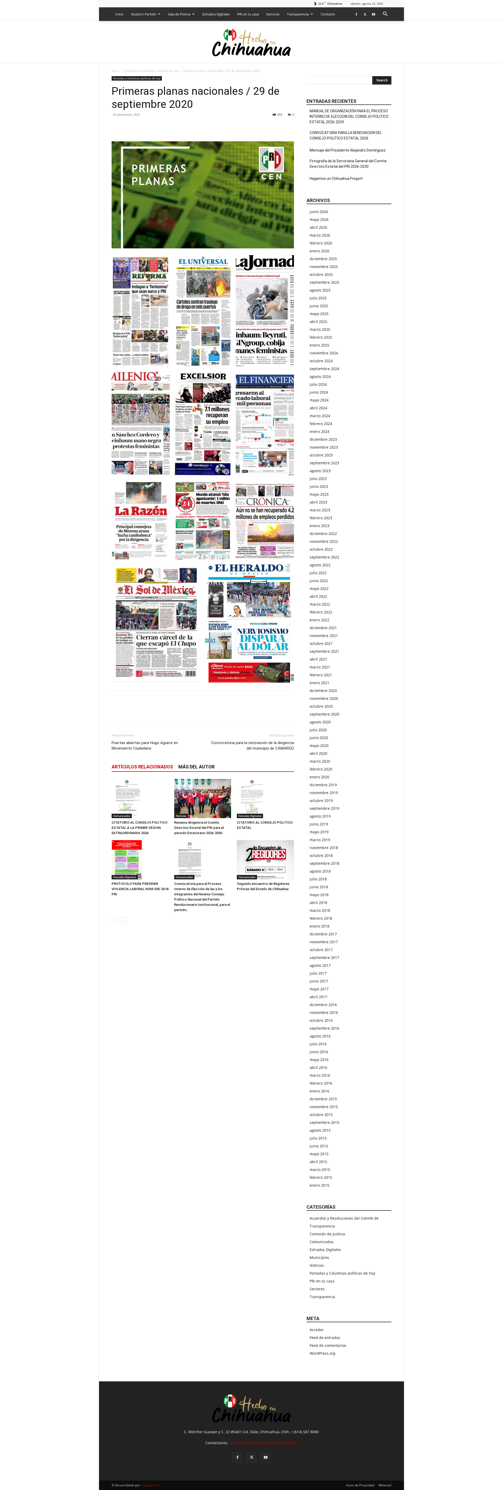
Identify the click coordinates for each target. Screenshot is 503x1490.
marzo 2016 (320, 1075)
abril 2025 (318, 321)
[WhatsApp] (141, 126)
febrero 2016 (321, 1083)
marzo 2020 (320, 761)
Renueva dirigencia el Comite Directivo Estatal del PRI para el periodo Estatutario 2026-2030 (199, 828)
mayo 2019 (319, 831)
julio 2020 (318, 729)
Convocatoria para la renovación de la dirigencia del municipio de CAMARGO (252, 745)
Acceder (317, 1329)
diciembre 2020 (323, 690)
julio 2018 (318, 879)
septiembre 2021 (324, 651)
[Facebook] (356, 14)
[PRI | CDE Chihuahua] (251, 42)
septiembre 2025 (324, 282)
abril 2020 (318, 753)
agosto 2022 (320, 564)
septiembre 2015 (324, 1122)
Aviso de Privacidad (360, 1485)
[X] (365, 14)
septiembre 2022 (324, 557)
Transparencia (298, 14)
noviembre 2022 (324, 541)
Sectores (273, 14)
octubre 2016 (321, 1020)
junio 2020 (319, 737)
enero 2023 (319, 525)
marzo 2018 (320, 910)
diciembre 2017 (323, 933)
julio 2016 (318, 1043)
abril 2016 (318, 1067)
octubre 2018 (321, 855)
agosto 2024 (320, 376)
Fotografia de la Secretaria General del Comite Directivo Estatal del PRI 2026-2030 (348, 164)
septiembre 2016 (324, 1028)
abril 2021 (318, 659)
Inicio (119, 14)
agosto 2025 (320, 290)
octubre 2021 (321, 643)
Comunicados (121, 816)
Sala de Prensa (179, 14)
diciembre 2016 (323, 1004)
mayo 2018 (319, 894)
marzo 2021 (320, 667)
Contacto (328, 14)
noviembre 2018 (324, 847)
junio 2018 (319, 886)
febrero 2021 (321, 674)
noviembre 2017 (324, 941)
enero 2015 (319, 1185)
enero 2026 (319, 250)
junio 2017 (319, 981)
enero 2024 (319, 431)
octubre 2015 (321, 1114)
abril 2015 (318, 1161)
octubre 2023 (321, 455)
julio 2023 (318, 478)
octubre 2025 (321, 274)
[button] (385, 14)
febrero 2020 (321, 769)
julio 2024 (318, 384)
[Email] (153, 126)
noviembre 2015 (324, 1106)
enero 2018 (319, 926)
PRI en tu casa (248, 14)
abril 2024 (318, 407)
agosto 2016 (320, 1036)
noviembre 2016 (324, 1012)
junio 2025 (319, 305)
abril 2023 (318, 502)
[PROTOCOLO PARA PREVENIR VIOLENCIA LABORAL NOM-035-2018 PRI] (140, 859)
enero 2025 (319, 345)
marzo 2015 (320, 1169)
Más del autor (196, 766)
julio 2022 (318, 572)
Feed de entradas (325, 1337)
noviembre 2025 (324, 266)
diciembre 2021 (323, 627)
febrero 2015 (321, 1177)
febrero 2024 (321, 423)
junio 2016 (319, 1051)
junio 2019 (319, 824)
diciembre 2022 (323, 533)
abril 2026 (318, 227)
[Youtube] (374, 14)
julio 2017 (318, 973)
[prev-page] (115, 920)
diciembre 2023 (323, 439)
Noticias (181, 816)
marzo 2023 (320, 509)
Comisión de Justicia (327, 1233)
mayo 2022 (319, 588)
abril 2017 (318, 996)
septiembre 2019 (324, 808)
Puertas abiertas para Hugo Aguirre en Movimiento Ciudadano (145, 745)
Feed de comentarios (328, 1345)
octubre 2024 (321, 360)
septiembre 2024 (324, 368)
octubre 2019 (321, 800)
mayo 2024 (319, 400)
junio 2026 (319, 211)
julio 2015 (318, 1138)
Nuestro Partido (143, 14)
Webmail (385, 1485)
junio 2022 (319, 580)
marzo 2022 (320, 604)
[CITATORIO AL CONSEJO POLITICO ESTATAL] (265, 798)
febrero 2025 (321, 337)
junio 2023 (319, 486)
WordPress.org (322, 1353)
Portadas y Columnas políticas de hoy (151, 71)
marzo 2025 (320, 329)
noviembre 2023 (324, 447)
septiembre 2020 (324, 714)
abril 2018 (318, 902)
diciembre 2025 (323, 258)
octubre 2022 (321, 549)
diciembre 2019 (323, 784)
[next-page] (123, 920)
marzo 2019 (320, 839)
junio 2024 (319, 392)
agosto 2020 (320, 721)
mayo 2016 (319, 1059)
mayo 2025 (319, 313)
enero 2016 (319, 1091)
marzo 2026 (320, 235)
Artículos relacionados (142, 766)
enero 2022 (319, 619)
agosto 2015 (320, 1130)
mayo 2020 (319, 745)
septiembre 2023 (324, 462)
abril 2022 (318, 596)
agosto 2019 (320, 816)
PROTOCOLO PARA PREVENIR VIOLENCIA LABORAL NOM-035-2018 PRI (140, 889)
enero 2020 (319, 776)
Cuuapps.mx (150, 1485)
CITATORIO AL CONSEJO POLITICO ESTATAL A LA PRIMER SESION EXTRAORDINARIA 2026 (139, 828)
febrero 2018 (321, 918)
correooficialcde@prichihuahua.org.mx (263, 1442)
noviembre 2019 (324, 792)
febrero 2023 (321, 517)
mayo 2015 (319, 1153)
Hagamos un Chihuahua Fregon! (336, 178)
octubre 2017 (321, 949)
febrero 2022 (321, 612)
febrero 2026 (321, 243)
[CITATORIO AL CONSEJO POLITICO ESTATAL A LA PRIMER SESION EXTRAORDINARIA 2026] (140, 798)
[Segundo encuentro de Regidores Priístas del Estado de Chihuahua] (265, 859)
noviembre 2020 (324, 698)
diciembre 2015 (323, 1098)
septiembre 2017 (324, 957)
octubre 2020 (321, 706)
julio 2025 (318, 297)
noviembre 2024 (324, 352)
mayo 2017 (319, 988)
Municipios (319, 1257)
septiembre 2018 (324, 863)
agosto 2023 (320, 470)
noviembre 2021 (324, 635)
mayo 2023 (319, 494)
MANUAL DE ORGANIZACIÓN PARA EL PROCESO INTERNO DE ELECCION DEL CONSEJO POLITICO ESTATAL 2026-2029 (349, 116)
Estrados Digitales (216, 14)
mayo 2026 (319, 219)
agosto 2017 (320, 965)
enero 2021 (319, 682)
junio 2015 (319, 1145)
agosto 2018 (320, 871)
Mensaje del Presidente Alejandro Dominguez (348, 150)
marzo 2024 (320, 415)
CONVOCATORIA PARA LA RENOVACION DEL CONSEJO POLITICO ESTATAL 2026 (346, 135)
